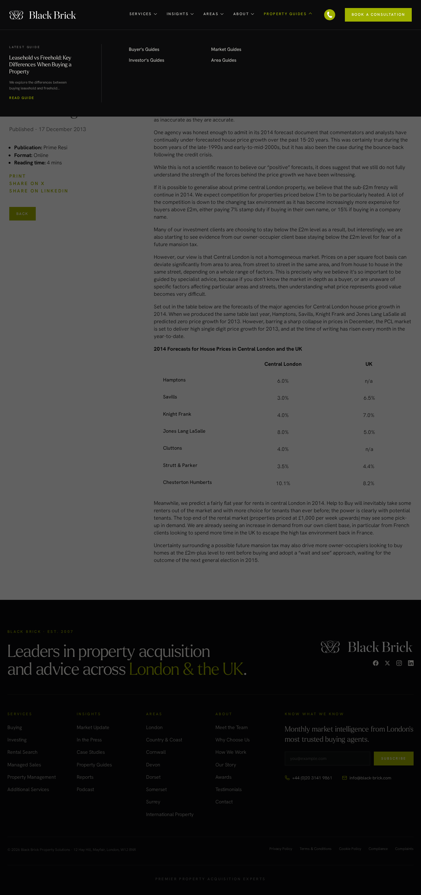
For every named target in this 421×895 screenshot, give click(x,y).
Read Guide (21, 98)
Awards (223, 777)
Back (22, 213)
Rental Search (22, 752)
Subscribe (393, 758)
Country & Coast (164, 739)
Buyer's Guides (144, 49)
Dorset (153, 777)
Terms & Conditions (316, 849)
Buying (14, 727)
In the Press (89, 739)
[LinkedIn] (411, 663)
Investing (17, 739)
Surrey (153, 801)
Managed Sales (24, 764)
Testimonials (228, 789)
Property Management (31, 777)
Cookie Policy (350, 849)
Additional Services (28, 789)
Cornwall (156, 752)
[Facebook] (375, 663)
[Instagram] (399, 663)
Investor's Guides (146, 60)
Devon (153, 764)
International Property (170, 814)
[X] (387, 663)
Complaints (404, 849)
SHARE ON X (27, 183)
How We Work (230, 752)
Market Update (93, 727)
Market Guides (226, 49)
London (154, 727)
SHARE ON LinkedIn (38, 191)
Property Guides (94, 764)
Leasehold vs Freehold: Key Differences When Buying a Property (40, 64)
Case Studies (91, 752)
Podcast (85, 789)
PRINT (17, 176)
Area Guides (223, 60)
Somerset (156, 789)
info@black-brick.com (370, 777)
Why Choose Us (232, 739)
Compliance (378, 849)
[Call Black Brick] (329, 14)
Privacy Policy (280, 849)
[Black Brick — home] (43, 14)
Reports (85, 777)
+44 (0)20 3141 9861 (312, 777)
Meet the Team (231, 727)
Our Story (225, 764)
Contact (224, 801)
